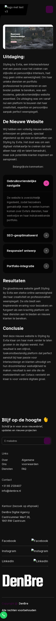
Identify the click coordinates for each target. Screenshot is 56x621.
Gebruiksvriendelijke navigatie (21, 183)
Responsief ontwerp (21, 251)
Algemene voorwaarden (30, 462)
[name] (49, 9)
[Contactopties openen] (3, 615)
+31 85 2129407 (11, 485)
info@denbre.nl (11, 490)
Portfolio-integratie (20, 266)
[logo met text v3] (15, 9)
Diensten (7, 468)
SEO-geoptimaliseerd (22, 235)
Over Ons (5, 462)
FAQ (24, 468)
